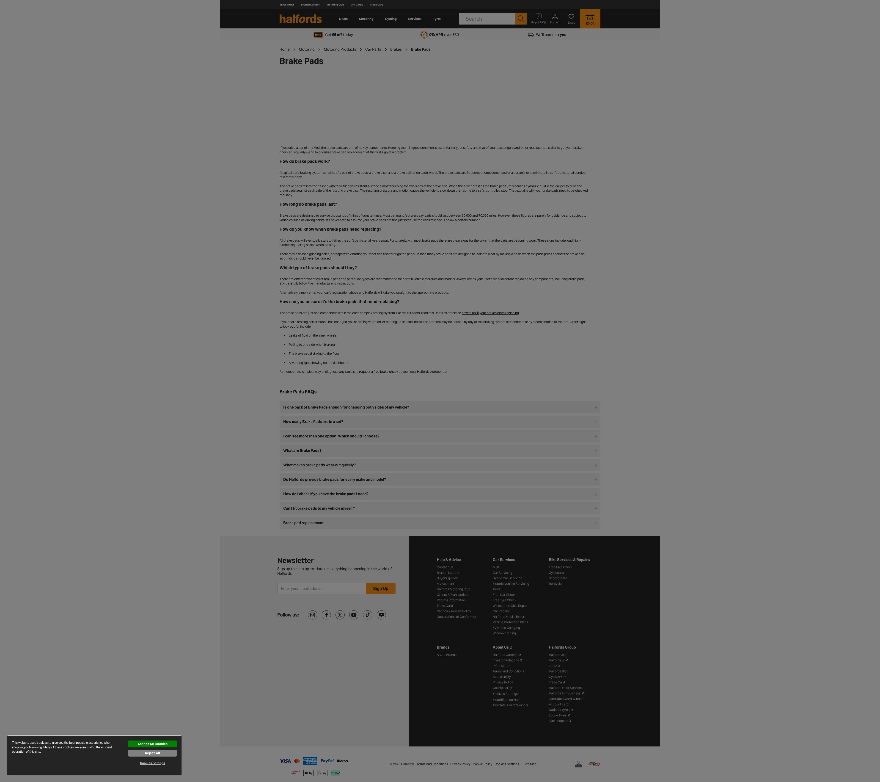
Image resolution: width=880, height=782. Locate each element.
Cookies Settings (152, 763)
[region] (94, 755)
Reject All (152, 753)
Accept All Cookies (153, 744)
